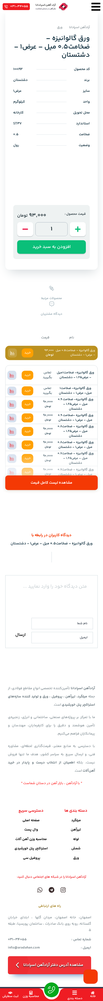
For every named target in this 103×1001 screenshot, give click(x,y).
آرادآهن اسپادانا (79, 27)
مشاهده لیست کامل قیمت (51, 483)
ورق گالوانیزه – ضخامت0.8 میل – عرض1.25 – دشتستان (75, 431)
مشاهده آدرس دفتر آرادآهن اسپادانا (53, 965)
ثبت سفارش (10, 996)
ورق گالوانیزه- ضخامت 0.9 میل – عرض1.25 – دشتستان (75, 404)
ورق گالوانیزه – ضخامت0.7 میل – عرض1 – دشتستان (75, 472)
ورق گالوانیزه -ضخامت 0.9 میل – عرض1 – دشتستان (75, 418)
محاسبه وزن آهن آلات (31, 839)
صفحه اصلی (31, 820)
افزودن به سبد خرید (51, 246)
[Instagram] (63, 890)
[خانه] (93, 993)
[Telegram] (51, 890)
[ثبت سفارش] (10, 993)
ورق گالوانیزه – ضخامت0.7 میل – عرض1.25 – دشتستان (75, 458)
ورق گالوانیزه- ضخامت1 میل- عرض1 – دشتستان (75, 391)
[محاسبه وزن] (31, 993)
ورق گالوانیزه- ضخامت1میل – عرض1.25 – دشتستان (75, 375)
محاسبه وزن (31, 996)
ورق (59, 27)
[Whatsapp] (40, 890)
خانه (93, 996)
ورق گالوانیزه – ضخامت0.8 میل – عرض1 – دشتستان (75, 445)
